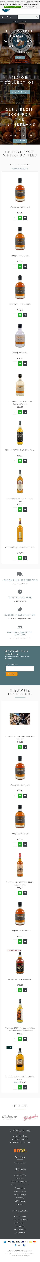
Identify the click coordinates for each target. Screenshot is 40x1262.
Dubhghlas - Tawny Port (20, 207)
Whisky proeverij (20, 1163)
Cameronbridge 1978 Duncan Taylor (20, 547)
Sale (20, 57)
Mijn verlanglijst (20, 1229)
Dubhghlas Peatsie (20, 353)
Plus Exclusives (20, 1216)
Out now (20, 141)
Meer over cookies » (29, 7)
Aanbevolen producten (20, 165)
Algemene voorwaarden (20, 1185)
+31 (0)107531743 (21, 1139)
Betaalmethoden (20, 1191)
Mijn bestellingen (20, 1223)
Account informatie (20, 1220)
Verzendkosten (20, 1194)
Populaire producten (20, 169)
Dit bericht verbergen (12, 7)
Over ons (20, 1178)
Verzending (20, 1198)
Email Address (11, 665)
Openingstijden (20, 1175)
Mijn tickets (20, 1226)
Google (27, 1255)
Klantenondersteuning (20, 1182)
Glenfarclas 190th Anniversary (20, 979)
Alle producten (20, 1232)
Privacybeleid (20, 1188)
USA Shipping (20, 1201)
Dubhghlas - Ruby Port (20, 255)
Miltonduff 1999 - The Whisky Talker (20, 450)
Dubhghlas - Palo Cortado (20, 304)
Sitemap (20, 1204)
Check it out (20, 92)
